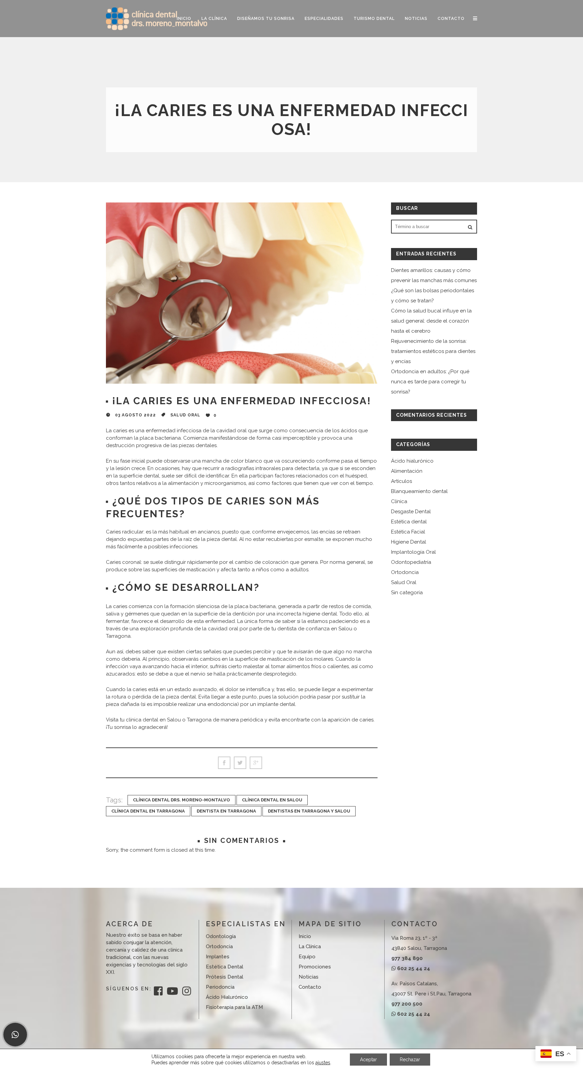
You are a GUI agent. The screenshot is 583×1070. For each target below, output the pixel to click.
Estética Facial (408, 532)
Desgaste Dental (411, 512)
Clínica (399, 501)
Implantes (217, 957)
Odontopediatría (411, 562)
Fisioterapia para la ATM (234, 1007)
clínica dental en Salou (272, 799)
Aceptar (368, 1059)
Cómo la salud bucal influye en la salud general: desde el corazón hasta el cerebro (431, 321)
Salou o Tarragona (176, 720)
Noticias (308, 977)
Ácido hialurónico (412, 461)
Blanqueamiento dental (419, 491)
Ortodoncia (405, 572)
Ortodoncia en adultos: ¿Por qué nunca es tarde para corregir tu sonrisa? (430, 381)
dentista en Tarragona (226, 811)
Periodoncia (220, 987)
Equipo (307, 957)
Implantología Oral (413, 552)
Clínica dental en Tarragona (148, 811)
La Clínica (310, 946)
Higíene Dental (408, 542)
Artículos (401, 481)
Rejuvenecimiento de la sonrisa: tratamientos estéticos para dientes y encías (433, 351)
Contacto (310, 987)
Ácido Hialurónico (227, 997)
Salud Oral (185, 415)
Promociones (315, 967)
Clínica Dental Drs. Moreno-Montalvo (181, 799)
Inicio (305, 936)
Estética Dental (224, 967)
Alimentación (406, 471)
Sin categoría (407, 592)
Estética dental (409, 522)
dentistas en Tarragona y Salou (309, 811)
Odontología (221, 936)
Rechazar (410, 1059)
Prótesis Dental (224, 977)
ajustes (322, 1062)
